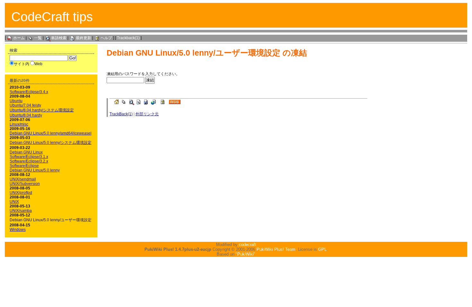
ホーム (19, 38)
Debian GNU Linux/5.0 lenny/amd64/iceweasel (51, 133)
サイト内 (21, 64)
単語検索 (58, 38)
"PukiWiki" (245, 254)
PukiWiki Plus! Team (276, 249)
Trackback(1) (128, 38)
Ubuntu (16, 101)
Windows (18, 229)
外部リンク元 (147, 114)
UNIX (14, 201)
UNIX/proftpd (21, 192)
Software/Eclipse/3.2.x (29, 161)
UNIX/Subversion (25, 183)
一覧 (38, 38)
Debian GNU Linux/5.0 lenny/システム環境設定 (51, 142)
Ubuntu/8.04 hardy (26, 115)
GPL (322, 249)
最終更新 (83, 38)
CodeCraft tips (52, 17)
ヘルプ (106, 38)
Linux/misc (19, 124)
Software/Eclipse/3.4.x (29, 92)
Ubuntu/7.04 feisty (25, 105)
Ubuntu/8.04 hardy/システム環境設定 (42, 110)
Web (38, 64)
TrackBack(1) (121, 114)
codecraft (247, 244)
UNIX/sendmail (23, 179)
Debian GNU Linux (26, 152)
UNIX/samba (21, 210)
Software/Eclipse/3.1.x (29, 156)
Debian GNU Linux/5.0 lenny (35, 170)
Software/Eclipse (24, 165)
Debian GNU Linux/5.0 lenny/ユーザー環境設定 (193, 52)
